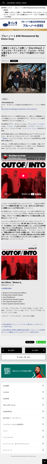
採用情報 (6, 399)
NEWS (6, 10)
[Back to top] (44, 461)
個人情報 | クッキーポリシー (12, 418)
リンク (5, 431)
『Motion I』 (5, 138)
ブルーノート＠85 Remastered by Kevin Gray (30, 8)
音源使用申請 (7, 411)
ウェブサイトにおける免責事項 (13, 424)
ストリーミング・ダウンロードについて (16, 444)
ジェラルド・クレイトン (36, 126)
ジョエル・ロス (12, 126)
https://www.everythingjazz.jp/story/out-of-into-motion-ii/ (19, 109)
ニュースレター (8, 437)
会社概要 (6, 386)
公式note (6, 392)
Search (39, 3)
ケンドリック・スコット (30, 128)
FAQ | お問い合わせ (9, 405)
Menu (44, 3)
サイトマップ (7, 450)
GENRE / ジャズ (6, 8)
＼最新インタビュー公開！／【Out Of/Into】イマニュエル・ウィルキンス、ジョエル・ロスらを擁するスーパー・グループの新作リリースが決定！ (25, 14)
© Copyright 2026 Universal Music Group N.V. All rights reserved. (23, 456)
